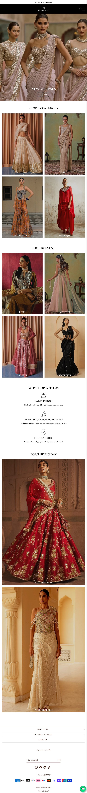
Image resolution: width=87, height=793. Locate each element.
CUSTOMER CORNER (43, 734)
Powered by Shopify (43, 791)
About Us (42, 740)
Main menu (42, 729)
